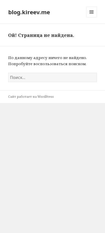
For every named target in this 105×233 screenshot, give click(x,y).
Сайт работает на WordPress (31, 96)
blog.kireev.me (29, 12)
